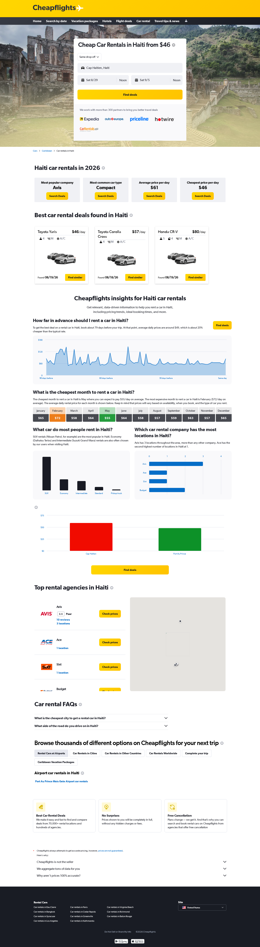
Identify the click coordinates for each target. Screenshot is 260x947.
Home (37, 21)
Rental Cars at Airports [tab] (51, 753)
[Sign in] (186, 21)
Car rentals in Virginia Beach (120, 907)
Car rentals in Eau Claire (45, 907)
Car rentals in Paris (79, 907)
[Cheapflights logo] (54, 8)
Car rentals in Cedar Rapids (83, 911)
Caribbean (47, 150)
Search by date (56, 21)
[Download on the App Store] (137, 941)
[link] (57, 196)
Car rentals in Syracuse (44, 916)
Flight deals (124, 21)
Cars (35, 150)
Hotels (107, 21)
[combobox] (89, 57)
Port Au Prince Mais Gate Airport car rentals (61, 781)
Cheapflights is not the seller (55, 862)
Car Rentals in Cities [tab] (85, 753)
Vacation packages (84, 21)
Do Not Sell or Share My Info (117, 931)
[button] (173, 45)
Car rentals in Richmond (118, 911)
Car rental (143, 21)
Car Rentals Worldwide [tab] (163, 753)
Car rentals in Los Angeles (46, 921)
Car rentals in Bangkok (44, 911)
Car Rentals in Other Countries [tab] (123, 753)
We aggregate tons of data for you (58, 869)
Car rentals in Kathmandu (82, 921)
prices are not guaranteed (110, 850)
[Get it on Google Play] (121, 941)
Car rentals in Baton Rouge (119, 916)
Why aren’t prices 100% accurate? (59, 875)
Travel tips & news (167, 21)
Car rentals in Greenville (81, 916)
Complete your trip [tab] (196, 753)
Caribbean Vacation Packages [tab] (56, 762)
